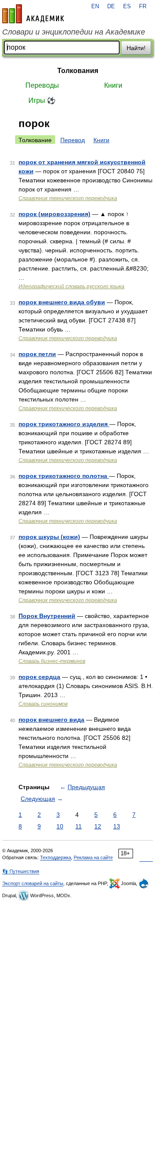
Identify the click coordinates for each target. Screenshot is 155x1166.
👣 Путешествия (20, 871)
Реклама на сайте (93, 857)
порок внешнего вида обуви (62, 302)
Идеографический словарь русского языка (71, 287)
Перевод (72, 140)
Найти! (136, 48)
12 (97, 826)
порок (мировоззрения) (54, 213)
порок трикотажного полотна (64, 475)
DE (111, 6)
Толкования (77, 70)
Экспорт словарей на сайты (32, 883)
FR (142, 6)
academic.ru (33, 13)
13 (116, 826)
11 (78, 826)
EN (95, 6)
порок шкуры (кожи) (49, 536)
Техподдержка (55, 857)
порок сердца (39, 676)
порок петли (37, 353)
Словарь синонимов (43, 704)
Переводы (42, 85)
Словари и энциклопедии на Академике (73, 32)
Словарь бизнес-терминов (52, 661)
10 (59, 826)
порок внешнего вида (51, 719)
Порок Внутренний (47, 615)
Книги (113, 85)
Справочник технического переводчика (68, 198)
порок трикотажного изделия (64, 424)
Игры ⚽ (42, 100)
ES (127, 6)
